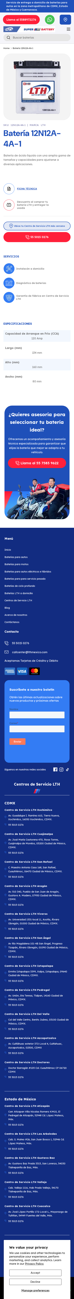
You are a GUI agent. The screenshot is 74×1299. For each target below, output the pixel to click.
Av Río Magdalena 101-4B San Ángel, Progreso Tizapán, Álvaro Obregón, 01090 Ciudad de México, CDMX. (38, 947)
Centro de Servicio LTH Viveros (25, 913)
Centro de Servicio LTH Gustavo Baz (29, 1157)
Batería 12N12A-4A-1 (23, 48)
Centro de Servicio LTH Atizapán (27, 1106)
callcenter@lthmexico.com (29, 652)
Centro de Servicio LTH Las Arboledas (30, 1133)
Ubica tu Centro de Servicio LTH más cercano (39, 226)
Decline (35, 1281)
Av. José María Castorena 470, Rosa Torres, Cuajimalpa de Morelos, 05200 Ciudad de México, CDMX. (37, 843)
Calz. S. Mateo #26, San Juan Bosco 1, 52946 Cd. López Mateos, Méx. (36, 1141)
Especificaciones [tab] (17, 323)
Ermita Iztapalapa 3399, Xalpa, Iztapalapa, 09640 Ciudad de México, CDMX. (37, 973)
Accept (35, 1272)
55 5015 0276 (39, 237)
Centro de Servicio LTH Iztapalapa (28, 965)
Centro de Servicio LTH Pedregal (27, 990)
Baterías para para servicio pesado (25, 578)
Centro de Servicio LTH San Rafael (28, 861)
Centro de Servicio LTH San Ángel (27, 937)
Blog (7, 607)
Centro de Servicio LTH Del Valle (27, 1014)
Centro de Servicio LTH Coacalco (27, 1206)
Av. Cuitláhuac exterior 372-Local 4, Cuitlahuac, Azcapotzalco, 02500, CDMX (35, 1045)
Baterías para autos (16, 557)
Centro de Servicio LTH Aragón (25, 886)
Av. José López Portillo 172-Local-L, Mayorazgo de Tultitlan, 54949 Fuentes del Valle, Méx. (37, 1213)
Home (6, 48)
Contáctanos (11, 622)
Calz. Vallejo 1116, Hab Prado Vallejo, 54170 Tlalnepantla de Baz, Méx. (33, 1189)
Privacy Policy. (34, 1263)
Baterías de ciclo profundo (19, 585)
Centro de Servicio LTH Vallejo (25, 1182)
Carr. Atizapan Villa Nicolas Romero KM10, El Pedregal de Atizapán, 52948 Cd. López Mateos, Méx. (36, 1115)
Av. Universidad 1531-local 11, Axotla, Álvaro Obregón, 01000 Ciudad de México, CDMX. (33, 921)
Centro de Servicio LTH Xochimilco (28, 810)
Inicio (7, 549)
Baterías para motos (16, 564)
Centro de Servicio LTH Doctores (27, 1062)
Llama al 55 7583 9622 (39, 463)
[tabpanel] (37, 356)
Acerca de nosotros (15, 614)
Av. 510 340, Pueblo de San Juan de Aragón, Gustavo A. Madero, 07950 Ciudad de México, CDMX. (35, 895)
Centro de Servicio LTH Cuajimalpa (28, 834)
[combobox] (37, 37)
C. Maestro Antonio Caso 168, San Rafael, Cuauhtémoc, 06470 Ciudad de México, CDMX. (35, 869)
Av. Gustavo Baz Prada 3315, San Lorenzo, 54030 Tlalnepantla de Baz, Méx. (36, 1165)
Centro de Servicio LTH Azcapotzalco (30, 1038)
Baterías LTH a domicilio (18, 593)
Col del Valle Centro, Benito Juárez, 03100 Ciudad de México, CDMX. (38, 1021)
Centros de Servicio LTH (18, 600)
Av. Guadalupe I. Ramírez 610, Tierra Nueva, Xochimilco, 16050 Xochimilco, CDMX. (34, 817)
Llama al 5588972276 (21, 19)
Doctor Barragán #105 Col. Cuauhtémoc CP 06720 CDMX (37, 1069)
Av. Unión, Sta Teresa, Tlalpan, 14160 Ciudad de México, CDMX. (35, 997)
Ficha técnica (27, 188)
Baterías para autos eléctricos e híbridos (27, 571)
